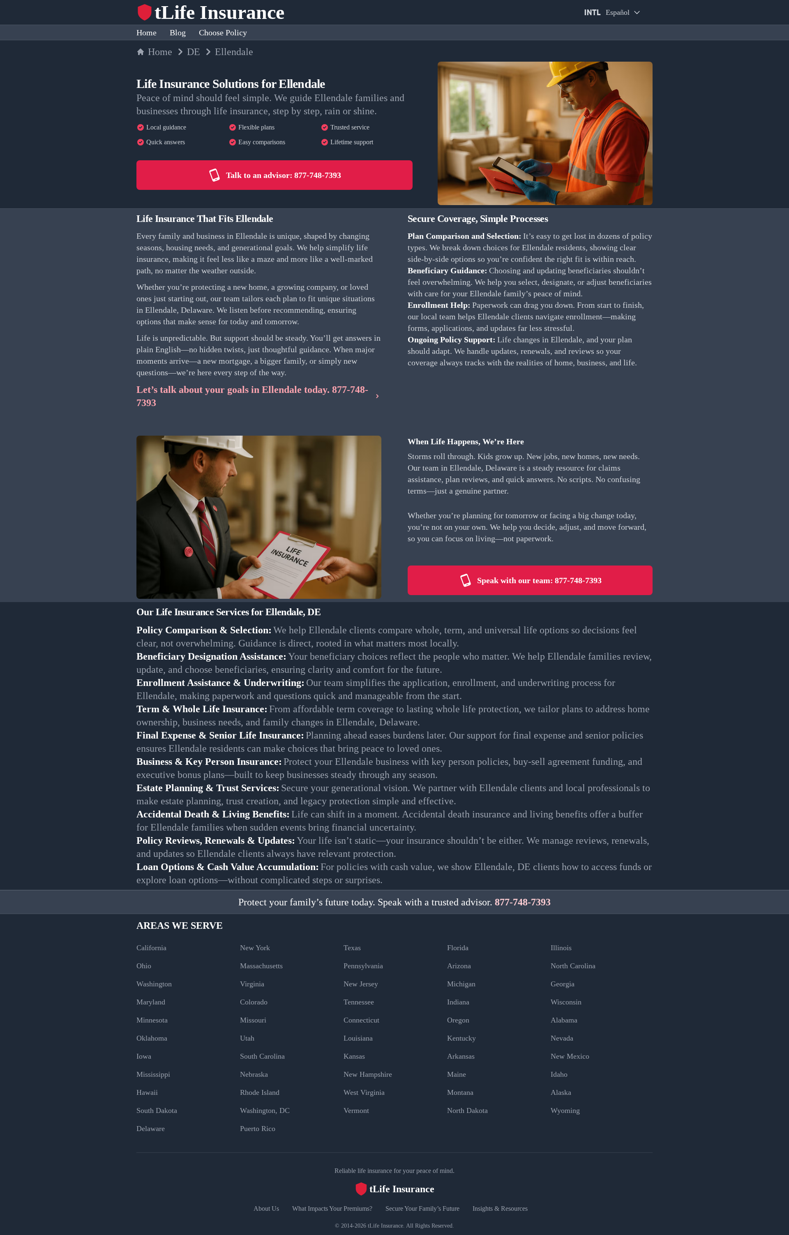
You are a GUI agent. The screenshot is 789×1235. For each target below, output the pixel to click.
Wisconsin (566, 1002)
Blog (178, 32)
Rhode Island (259, 1092)
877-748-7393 (523, 902)
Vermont (356, 1110)
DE (193, 51)
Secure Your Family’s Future (422, 1208)
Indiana (458, 1002)
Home (146, 32)
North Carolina (573, 966)
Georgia (562, 984)
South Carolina (262, 1056)
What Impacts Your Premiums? (332, 1208)
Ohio (143, 966)
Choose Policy (223, 32)
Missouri (253, 1020)
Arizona (459, 966)
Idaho (559, 1074)
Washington (154, 984)
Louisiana (358, 1038)
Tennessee (359, 1002)
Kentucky (461, 1038)
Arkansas (461, 1056)
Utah (247, 1038)
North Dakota (467, 1110)
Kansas (354, 1056)
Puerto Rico (257, 1128)
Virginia (252, 984)
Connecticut (361, 1020)
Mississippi (153, 1074)
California (151, 948)
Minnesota (152, 1020)
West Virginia (364, 1092)
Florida (457, 948)
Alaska (561, 1092)
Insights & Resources (500, 1208)
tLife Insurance (385, 1226)
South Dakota (156, 1110)
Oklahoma (151, 1038)
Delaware (150, 1128)
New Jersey (361, 984)
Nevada (562, 1038)
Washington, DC (265, 1110)
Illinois (561, 948)
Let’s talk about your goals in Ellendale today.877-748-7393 (252, 396)
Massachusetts (261, 966)
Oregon (458, 1020)
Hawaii (147, 1092)
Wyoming (565, 1110)
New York (255, 948)
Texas (352, 948)
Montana (460, 1092)
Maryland (150, 1002)
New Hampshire (368, 1074)
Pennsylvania (363, 966)
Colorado (254, 1002)
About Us (266, 1208)
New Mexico (570, 1056)
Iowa (143, 1056)
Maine (456, 1074)
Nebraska (254, 1074)
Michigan (461, 984)
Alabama (564, 1020)
